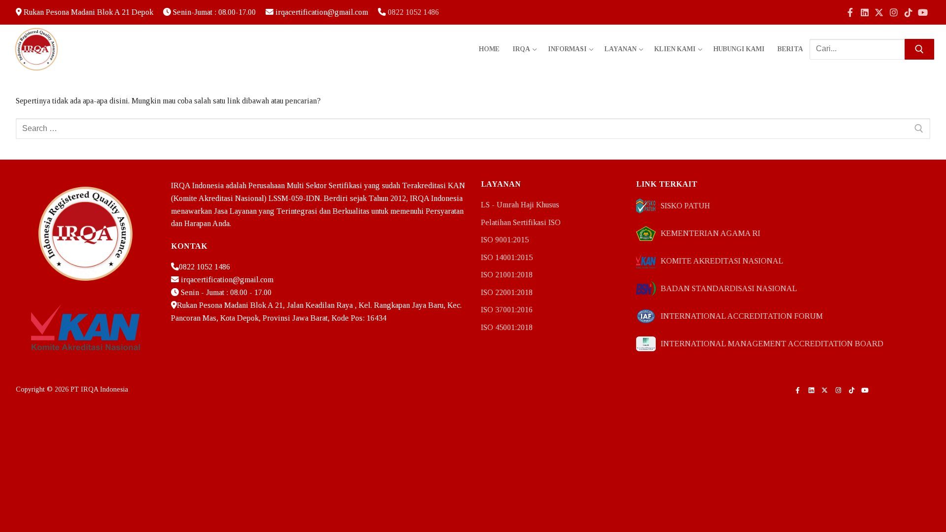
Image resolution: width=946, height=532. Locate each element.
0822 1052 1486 (413, 12)
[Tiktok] (908, 12)
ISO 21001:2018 (507, 274)
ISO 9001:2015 (505, 239)
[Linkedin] (864, 12)
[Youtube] (922, 12)
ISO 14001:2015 (507, 257)
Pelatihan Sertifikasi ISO (521, 222)
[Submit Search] (919, 49)
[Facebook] (850, 12)
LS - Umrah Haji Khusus (520, 204)
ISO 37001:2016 (507, 309)
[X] (879, 12)
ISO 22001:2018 (507, 292)
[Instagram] (893, 12)
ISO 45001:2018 (507, 327)
